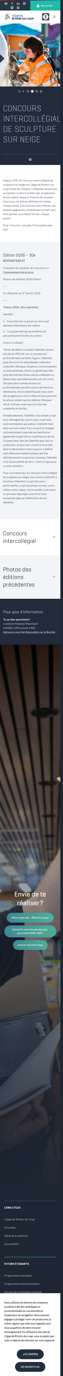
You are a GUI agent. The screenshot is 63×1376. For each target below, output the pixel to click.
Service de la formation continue (23, 1289)
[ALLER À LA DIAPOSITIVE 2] (32, 88)
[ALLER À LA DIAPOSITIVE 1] (28, 88)
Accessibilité (11, 1241)
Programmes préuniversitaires (22, 1281)
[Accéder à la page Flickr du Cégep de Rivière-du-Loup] (24, 3)
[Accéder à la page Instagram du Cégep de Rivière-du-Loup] (12, 7)
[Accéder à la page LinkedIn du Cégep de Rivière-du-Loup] (18, 3)
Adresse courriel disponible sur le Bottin (29, 629)
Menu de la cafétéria (16, 1233)
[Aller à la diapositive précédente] (2, 57)
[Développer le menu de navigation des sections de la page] (30, 157)
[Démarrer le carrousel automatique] (23, 89)
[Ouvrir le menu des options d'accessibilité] (45, 16)
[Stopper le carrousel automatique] (19, 89)
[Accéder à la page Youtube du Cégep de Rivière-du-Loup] (6, 3)
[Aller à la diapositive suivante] (58, 57)
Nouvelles (10, 1224)
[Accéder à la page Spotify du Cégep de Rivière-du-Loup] (18, 7)
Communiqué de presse (18, 269)
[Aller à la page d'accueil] (19, 17)
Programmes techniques (18, 1272)
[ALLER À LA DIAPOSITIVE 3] (36, 88)
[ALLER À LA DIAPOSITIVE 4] (41, 88)
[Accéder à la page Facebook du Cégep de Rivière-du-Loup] (12, 3)
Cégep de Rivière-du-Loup (19, 1216)
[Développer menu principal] (54, 17)
